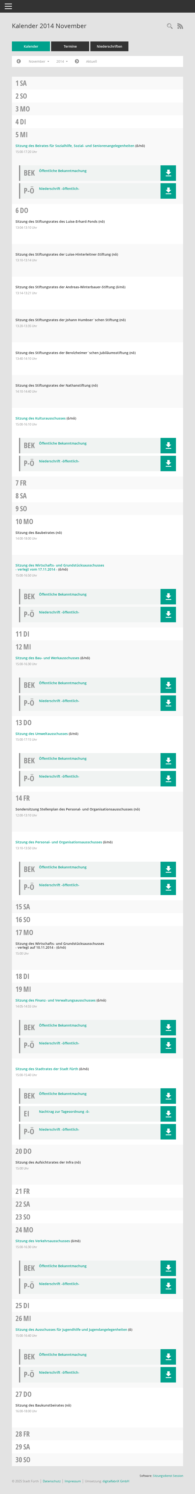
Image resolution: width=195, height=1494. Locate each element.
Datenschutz (52, 1481)
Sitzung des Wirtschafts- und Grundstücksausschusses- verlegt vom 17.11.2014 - (59, 567)
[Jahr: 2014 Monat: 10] (18, 61)
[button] (168, 173)
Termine (70, 46)
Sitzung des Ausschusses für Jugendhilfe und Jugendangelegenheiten (71, 1329)
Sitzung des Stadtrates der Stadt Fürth (46, 1069)
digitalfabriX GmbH (115, 1481)
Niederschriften (109, 46)
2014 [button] (60, 61)
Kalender (31, 46)
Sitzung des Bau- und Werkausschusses (47, 658)
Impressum (73, 1481)
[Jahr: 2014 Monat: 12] (77, 61)
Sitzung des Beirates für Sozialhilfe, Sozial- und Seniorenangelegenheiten (74, 145)
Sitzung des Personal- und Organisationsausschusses (58, 842)
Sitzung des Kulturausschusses (40, 418)
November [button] (37, 61)
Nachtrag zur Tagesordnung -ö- (64, 1112)
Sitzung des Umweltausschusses (41, 733)
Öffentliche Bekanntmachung (63, 171)
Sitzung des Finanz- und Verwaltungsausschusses (55, 1000)
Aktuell (91, 61)
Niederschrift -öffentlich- (59, 189)
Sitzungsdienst (168, 1476)
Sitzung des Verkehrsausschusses (42, 1241)
